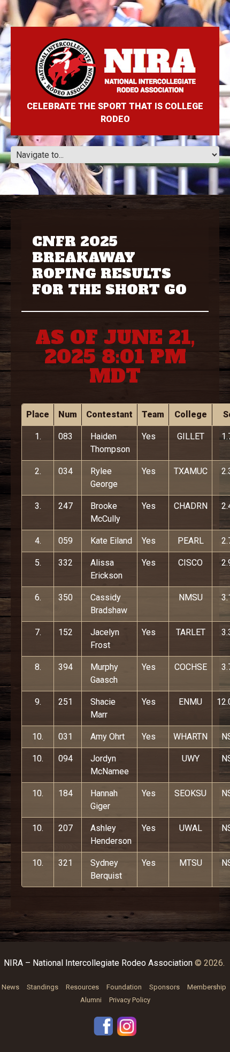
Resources (82, 987)
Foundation (124, 987)
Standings (42, 987)
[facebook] (103, 1025)
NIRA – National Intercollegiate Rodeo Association (98, 963)
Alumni (91, 1000)
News (10, 987)
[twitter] (126, 1025)
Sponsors (164, 987)
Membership (206, 987)
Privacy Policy (129, 1000)
